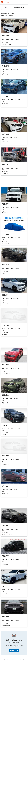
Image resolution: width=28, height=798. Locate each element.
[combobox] (10, 15)
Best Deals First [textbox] (9, 15)
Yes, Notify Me (14, 650)
